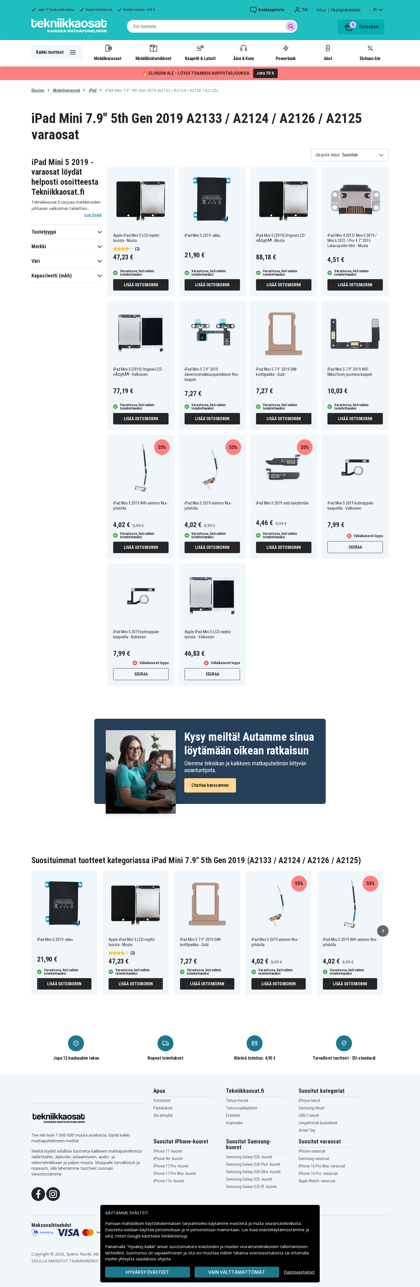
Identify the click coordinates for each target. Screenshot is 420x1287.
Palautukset (163, 1108)
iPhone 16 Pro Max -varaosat (322, 1166)
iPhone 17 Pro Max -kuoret (174, 1173)
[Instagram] (53, 1193)
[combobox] (212, 26)
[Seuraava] (383, 931)
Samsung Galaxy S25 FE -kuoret (251, 1186)
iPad (92, 90)
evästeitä (239, 1223)
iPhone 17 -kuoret (167, 1151)
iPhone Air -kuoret (168, 1158)
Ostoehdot (162, 1100)
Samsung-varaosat (314, 1158)
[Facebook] (38, 1193)
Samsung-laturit (311, 1108)
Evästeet (233, 1115)
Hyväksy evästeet (147, 1272)
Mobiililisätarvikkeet (153, 58)
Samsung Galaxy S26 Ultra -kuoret (253, 1171)
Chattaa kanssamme (210, 785)
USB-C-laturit (309, 1115)
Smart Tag (307, 1130)
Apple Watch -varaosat (317, 1181)
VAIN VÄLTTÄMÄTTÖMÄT (236, 1272)
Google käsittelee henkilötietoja (157, 1236)
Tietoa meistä (237, 1100)
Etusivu (37, 90)
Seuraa (355, 547)
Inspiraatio (234, 1123)
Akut (328, 58)
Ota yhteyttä (163, 1115)
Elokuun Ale (370, 58)
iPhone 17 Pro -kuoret (171, 1166)
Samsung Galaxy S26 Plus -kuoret (253, 1164)
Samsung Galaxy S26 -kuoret (249, 1157)
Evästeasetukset (299, 1272)
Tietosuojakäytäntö (241, 1108)
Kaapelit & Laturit (200, 58)
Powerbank (286, 58)
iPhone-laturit (309, 1100)
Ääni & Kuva (243, 58)
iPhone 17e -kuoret (168, 1181)
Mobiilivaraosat (107, 58)
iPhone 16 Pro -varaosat (318, 1173)
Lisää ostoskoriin (141, 285)
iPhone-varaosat (312, 1151)
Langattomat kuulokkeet (318, 1123)
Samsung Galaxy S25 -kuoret (249, 1179)
